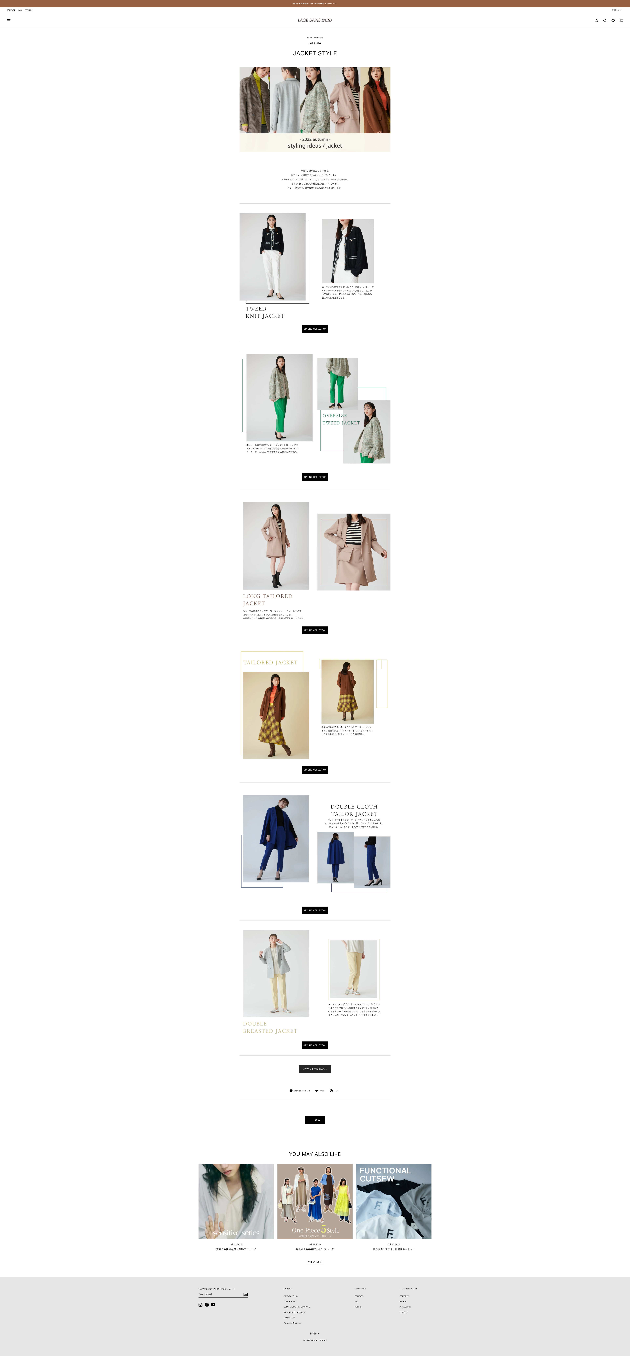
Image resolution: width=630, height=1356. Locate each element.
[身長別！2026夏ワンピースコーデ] (315, 1201)
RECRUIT (403, 1301)
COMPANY (404, 1296)
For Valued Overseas (292, 1323)
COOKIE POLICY (290, 1301)
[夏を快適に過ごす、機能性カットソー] (393, 1201)
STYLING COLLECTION (315, 328)
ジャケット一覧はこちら (315, 1068)
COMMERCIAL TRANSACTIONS (297, 1307)
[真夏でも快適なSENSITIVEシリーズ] (236, 1201)
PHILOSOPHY (405, 1307)
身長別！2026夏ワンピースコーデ (315, 1249)
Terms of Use (289, 1317)
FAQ (20, 10)
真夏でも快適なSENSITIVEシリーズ (236, 1249)
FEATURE (318, 37)
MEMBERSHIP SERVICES (294, 1312)
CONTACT (11, 10)
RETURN (28, 10)
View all (315, 1262)
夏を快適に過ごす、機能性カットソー (394, 1249)
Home (309, 37)
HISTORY (403, 1312)
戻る (317, 1119)
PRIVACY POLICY (291, 1296)
